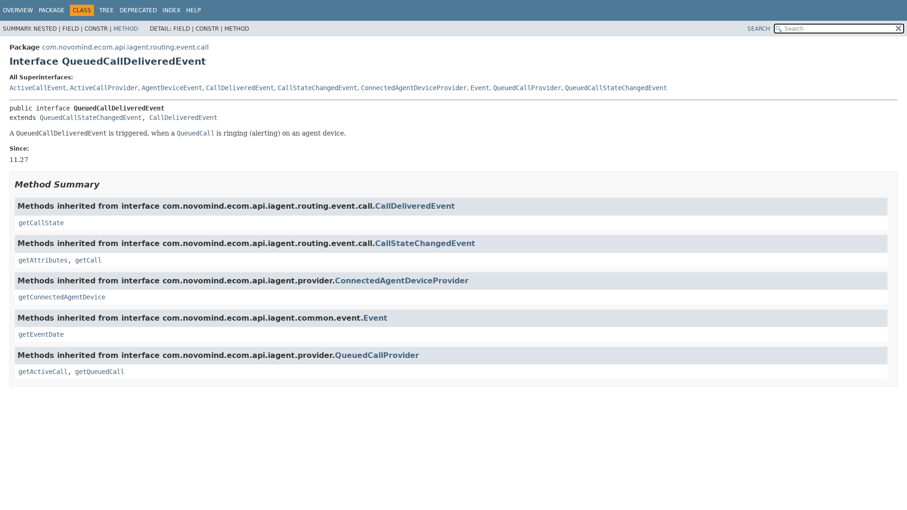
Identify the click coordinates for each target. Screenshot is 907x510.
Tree (106, 10)
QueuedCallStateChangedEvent (616, 88)
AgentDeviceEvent (172, 88)
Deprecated (138, 10)
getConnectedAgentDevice (61, 297)
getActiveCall (43, 371)
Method (125, 29)
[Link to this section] (106, 184)
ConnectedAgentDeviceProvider (414, 88)
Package (52, 10)
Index (171, 10)
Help (193, 10)
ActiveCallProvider (104, 88)
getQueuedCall (99, 371)
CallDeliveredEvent (240, 88)
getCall (88, 260)
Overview (18, 10)
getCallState (41, 223)
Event (480, 88)
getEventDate (41, 334)
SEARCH (758, 29)
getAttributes (43, 260)
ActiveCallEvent (37, 88)
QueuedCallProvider (527, 88)
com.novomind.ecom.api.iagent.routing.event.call (125, 47)
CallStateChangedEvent (317, 88)
